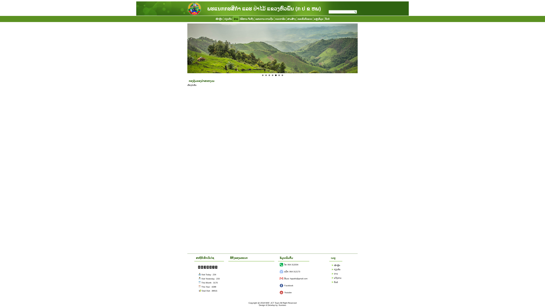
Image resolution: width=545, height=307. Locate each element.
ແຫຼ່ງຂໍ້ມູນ (318, 19)
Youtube (288, 292)
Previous (182, 47)
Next (362, 47)
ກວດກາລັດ (280, 19)
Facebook (288, 285)
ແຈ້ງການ (337, 278)
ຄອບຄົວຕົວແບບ (305, 19)
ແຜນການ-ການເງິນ (264, 19)
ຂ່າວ (236, 19)
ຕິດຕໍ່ (327, 19)
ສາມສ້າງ (291, 19)
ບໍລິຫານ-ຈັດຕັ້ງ (247, 19)
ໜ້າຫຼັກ (219, 19)
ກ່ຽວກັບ (228, 19)
